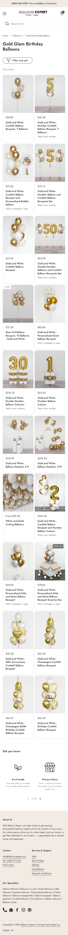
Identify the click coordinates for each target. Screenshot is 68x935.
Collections (17, 35)
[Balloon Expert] (33, 13)
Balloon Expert (27, 924)
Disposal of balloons (41, 873)
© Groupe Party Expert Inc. (48, 924)
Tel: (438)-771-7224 (12, 860)
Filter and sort (20, 60)
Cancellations (38, 869)
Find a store (8, 864)
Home (5, 35)
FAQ (34, 856)
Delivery (35, 864)
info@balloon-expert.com (14, 856)
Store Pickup (38, 860)
